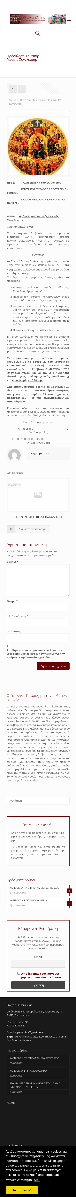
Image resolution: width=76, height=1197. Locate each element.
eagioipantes (44, 100)
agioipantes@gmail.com (50, 3)
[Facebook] (38, 8)
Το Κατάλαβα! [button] (22, 1190)
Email (38, 957)
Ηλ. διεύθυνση (17, 616)
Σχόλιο (12, 561)
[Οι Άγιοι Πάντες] (38, 19)
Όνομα (12, 601)
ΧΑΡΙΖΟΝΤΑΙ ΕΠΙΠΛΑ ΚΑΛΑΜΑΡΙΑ (38, 517)
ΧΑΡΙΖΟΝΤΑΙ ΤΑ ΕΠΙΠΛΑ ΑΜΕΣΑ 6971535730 (34, 1058)
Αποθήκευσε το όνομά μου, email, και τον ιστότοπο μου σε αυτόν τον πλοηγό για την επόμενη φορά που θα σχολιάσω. (36, 653)
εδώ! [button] (37, 1180)
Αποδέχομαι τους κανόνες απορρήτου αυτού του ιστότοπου (38, 975)
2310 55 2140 (23, 3)
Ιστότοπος (14, 631)
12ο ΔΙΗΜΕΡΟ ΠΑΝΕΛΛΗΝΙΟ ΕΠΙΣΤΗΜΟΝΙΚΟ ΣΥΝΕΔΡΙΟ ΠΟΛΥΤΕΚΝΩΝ (35, 1085)
